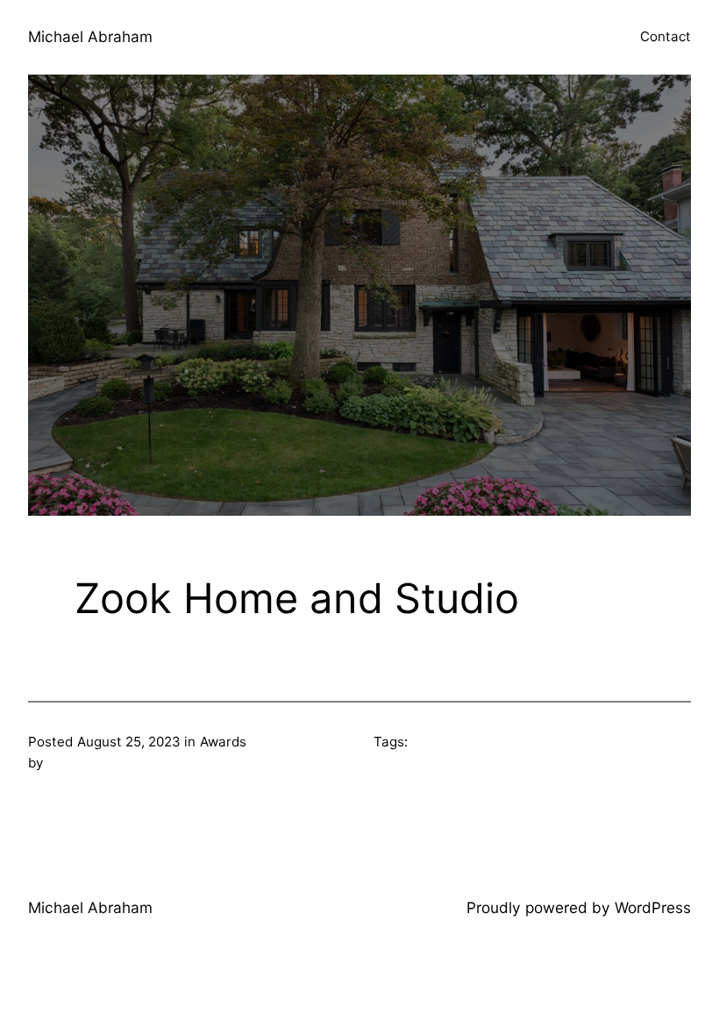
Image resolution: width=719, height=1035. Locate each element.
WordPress (653, 907)
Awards (223, 741)
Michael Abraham (90, 36)
